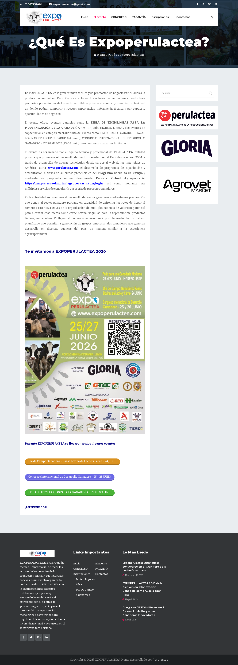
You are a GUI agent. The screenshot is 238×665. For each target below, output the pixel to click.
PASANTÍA (139, 17)
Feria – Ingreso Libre (85, 582)
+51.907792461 (32, 4)
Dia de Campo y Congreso (85, 592)
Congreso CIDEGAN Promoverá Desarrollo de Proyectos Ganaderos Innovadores (143, 611)
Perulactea (160, 659)
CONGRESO (119, 17)
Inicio (84, 17)
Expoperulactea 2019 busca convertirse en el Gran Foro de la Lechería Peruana (144, 566)
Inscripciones (160, 17)
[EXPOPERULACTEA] (43, 17)
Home (101, 54)
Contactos (183, 17)
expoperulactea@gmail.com (71, 4)
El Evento (100, 17)
